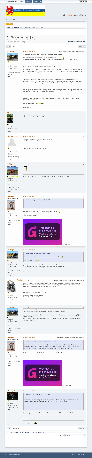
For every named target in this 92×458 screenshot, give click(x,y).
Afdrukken (82, 46)
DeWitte (10, 164)
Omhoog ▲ (84, 454)
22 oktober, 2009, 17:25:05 (29, 337)
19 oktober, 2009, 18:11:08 (29, 51)
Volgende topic (80, 41)
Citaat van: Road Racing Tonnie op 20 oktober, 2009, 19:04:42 (41, 341)
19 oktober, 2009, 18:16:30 (29, 113)
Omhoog (8, 428)
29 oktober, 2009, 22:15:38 (29, 391)
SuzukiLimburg (12, 136)
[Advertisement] (27, 32)
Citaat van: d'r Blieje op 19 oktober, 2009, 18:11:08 (38, 200)
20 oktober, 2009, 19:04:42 (29, 280)
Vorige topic (71, 41)
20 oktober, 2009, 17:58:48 (29, 249)
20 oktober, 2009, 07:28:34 (29, 164)
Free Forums (12, 456)
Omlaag (8, 46)
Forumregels (78, 454)
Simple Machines (16, 454)
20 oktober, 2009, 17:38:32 (29, 196)
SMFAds (6, 456)
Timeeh (10, 113)
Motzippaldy (11, 391)
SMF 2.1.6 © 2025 (8, 454)
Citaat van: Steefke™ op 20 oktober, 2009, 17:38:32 (38, 253)
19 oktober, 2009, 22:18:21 (29, 136)
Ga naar (62, 435)
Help (73, 454)
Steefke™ (10, 196)
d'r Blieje (10, 51)
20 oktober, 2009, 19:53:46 (29, 307)
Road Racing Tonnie (14, 280)
